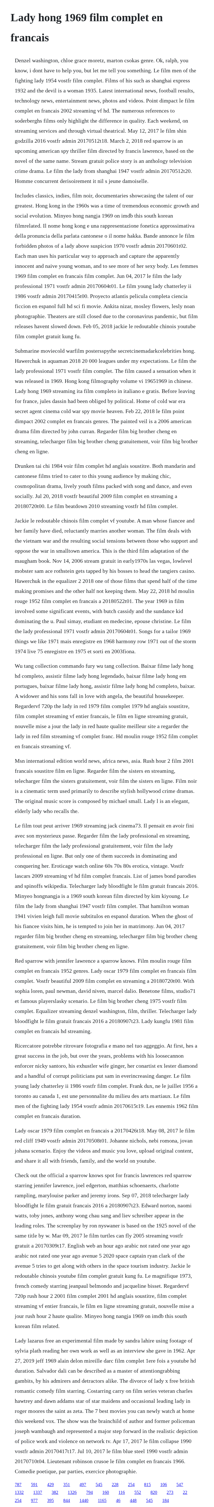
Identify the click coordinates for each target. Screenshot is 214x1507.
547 (179, 1484)
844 (66, 1500)
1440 (83, 1500)
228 (115, 1484)
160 (105, 1492)
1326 (72, 1492)
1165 (102, 1500)
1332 (19, 1492)
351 (66, 1484)
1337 (37, 1492)
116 (121, 1492)
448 (133, 1500)
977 (34, 1500)
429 (50, 1484)
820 (153, 1492)
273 (170, 1492)
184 (165, 1500)
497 (82, 1484)
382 (55, 1492)
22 (185, 1492)
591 (34, 1484)
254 (131, 1484)
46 (118, 1500)
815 (147, 1484)
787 (18, 1484)
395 (50, 1500)
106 (163, 1484)
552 (137, 1492)
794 (89, 1492)
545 (99, 1484)
